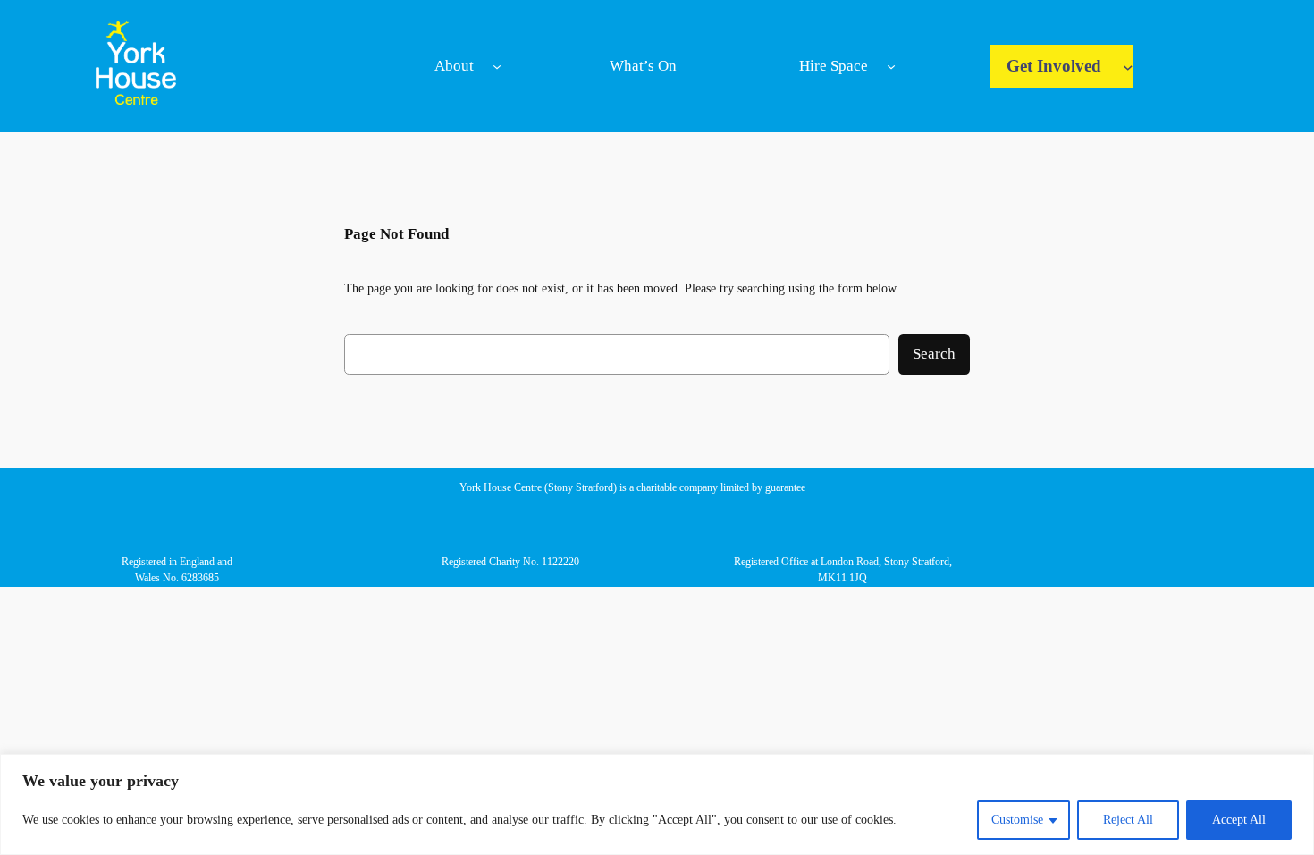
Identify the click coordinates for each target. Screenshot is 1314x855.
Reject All (1128, 819)
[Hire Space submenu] (891, 66)
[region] (657, 804)
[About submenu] (497, 66)
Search (934, 353)
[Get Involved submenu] (1128, 66)
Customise (1017, 819)
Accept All (1239, 819)
